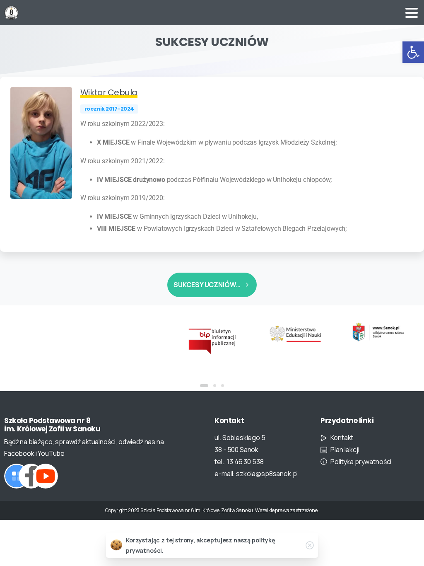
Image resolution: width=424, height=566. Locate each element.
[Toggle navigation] (411, 13)
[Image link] (41, 142)
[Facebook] (31, 476)
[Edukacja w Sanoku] (378, 332)
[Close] (310, 545)
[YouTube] (45, 476)
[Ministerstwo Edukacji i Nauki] (295, 334)
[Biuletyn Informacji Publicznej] (212, 341)
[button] (413, 52)
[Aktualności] (16, 476)
